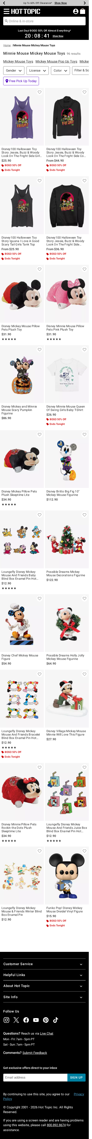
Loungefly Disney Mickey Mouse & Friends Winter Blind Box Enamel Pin (21, 911)
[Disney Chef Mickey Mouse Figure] (22, 623)
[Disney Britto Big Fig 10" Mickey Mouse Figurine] (67, 459)
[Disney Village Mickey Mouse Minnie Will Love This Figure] (67, 699)
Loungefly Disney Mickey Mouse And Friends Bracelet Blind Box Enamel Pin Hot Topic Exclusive (20, 734)
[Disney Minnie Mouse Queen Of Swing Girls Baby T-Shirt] (67, 374)
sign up (76, 1077)
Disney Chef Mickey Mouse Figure (19, 657)
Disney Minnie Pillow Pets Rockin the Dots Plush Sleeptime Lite (19, 828)
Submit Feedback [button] (34, 1053)
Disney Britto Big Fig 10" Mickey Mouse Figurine (63, 493)
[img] (6, 1020)
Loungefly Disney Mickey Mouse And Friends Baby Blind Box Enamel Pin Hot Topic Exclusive (18, 575)
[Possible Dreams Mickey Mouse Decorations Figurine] (67, 539)
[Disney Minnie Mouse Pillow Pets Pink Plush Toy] (67, 294)
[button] (6, 11)
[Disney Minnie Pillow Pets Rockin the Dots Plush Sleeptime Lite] (22, 792)
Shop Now (61, 3)
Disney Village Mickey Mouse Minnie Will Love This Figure (66, 732)
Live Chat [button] (46, 1033)
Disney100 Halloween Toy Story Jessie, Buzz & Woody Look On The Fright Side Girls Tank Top (21, 152)
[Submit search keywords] (6, 21)
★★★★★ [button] (8, 339)
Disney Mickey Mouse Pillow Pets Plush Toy (20, 327)
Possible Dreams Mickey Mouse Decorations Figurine (65, 573)
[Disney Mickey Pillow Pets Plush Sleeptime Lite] (22, 459)
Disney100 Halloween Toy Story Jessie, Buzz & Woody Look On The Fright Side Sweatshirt (65, 241)
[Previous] (4, 3)
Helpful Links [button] (14, 975)
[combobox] (44, 21)
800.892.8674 (56, 1125)
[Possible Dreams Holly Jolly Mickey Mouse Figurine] (67, 623)
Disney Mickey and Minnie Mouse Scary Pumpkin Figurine (19, 410)
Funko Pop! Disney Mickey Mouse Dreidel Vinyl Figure (64, 909)
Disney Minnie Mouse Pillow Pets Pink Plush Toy (65, 327)
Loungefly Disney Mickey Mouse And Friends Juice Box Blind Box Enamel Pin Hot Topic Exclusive (66, 828)
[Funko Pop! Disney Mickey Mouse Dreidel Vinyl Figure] (67, 875)
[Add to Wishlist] (40, 92)
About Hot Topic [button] (16, 986)
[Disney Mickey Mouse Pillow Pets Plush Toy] (22, 294)
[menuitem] (82, 11)
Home (7, 45)
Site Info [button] (10, 997)
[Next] (85, 3)
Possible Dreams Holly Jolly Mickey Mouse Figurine (65, 657)
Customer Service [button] (18, 964)
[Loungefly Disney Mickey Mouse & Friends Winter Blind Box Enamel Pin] (22, 875)
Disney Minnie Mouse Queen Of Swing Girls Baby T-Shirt (65, 408)
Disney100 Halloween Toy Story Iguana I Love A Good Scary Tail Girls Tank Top (20, 241)
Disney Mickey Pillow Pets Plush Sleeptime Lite (19, 493)
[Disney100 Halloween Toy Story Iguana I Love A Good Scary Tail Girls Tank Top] (22, 205)
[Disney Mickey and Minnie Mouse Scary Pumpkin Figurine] (22, 374)
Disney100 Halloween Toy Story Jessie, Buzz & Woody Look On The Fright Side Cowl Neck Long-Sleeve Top (66, 152)
